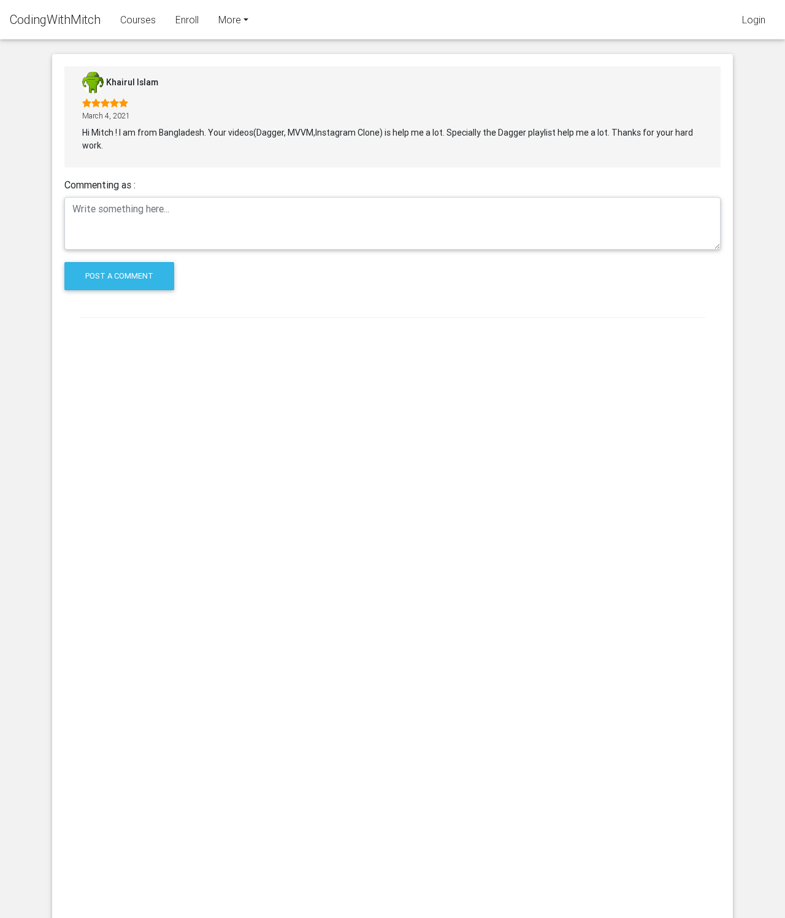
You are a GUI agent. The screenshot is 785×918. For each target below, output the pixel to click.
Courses (138, 20)
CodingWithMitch (55, 19)
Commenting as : (100, 185)
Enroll (187, 20)
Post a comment (119, 276)
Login (753, 20)
